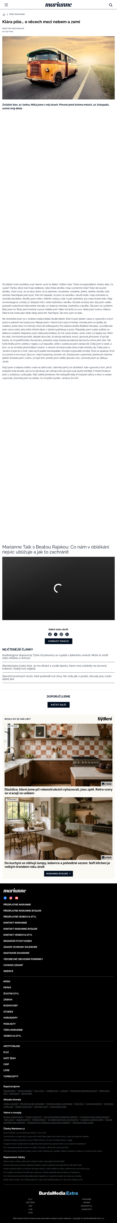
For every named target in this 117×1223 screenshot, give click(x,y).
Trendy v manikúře (10, 1104)
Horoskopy (10, 1017)
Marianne (86, 1199)
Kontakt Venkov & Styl (17, 935)
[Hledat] (111, 4)
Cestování (64, 1091)
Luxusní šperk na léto (58, 1107)
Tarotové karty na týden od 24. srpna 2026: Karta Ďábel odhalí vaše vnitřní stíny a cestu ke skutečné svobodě (46, 1137)
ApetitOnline (11, 1046)
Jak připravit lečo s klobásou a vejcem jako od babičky (48, 1123)
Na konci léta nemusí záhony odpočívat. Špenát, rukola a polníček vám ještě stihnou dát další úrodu (42, 1165)
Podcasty (9, 1024)
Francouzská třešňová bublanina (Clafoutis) (60, 1117)
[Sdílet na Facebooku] (50, 634)
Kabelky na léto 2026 (23, 1107)
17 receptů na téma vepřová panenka (94, 1117)
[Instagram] (11, 898)
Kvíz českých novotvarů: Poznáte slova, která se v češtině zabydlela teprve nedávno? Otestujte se (41, 1172)
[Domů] (58, 4)
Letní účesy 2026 (40, 1107)
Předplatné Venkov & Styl (19, 916)
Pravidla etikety (9, 1091)
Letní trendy (14, 1094)
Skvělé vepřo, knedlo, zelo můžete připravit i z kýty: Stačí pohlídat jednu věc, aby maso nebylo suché (42, 1180)
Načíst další (58, 705)
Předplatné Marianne (17, 904)
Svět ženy (9, 1058)
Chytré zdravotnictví (94, 1104)
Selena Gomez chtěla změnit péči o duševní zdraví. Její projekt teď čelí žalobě (33, 1161)
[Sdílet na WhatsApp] (67, 634)
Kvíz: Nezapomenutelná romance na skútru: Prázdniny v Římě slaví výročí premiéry (36, 1148)
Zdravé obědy (26, 1094)
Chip (6, 1064)
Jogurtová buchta (23, 1120)
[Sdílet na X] (55, 634)
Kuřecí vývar (9, 1120)
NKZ (30, 1206)
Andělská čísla (52, 1091)
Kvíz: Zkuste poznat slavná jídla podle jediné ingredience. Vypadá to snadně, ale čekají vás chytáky (42, 1176)
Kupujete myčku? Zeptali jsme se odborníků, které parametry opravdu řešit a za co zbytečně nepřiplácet (44, 1144)
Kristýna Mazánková (13, 29)
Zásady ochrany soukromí (20, 947)
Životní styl (11, 993)
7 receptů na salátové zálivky (91, 1120)
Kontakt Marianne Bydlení (20, 929)
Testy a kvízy (39, 1091)
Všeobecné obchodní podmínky (23, 959)
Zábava (7, 999)
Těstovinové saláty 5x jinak (82, 1123)
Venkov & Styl (12, 1036)
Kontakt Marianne (15, 922)
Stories (8, 1011)
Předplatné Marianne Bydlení (22, 910)
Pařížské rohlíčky (39, 1120)
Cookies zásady (13, 965)
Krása (7, 987)
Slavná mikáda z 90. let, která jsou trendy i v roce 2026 (24, 1133)
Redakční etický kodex (17, 941)
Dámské (86, 1203)
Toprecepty (10, 1076)
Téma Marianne (17, 14)
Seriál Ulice (79, 1104)
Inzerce (8, 971)
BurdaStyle (86, 1206)
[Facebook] (5, 898)
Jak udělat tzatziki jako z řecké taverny (63, 1120)
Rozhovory (10, 1005)
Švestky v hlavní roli (33, 1117)
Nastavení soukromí (16, 953)
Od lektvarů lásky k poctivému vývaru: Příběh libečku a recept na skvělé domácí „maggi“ (37, 1140)
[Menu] (6, 5)
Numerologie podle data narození (83, 1091)
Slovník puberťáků (25, 1091)
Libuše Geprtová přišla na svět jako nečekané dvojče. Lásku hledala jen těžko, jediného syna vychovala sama (46, 1169)
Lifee (6, 1070)
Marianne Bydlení (57, 874)
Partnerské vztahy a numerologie (59, 1104)
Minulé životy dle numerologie (32, 1104)
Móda (6, 981)
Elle (6, 1052)
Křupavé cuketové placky (13, 1117)
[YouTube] (16, 898)
